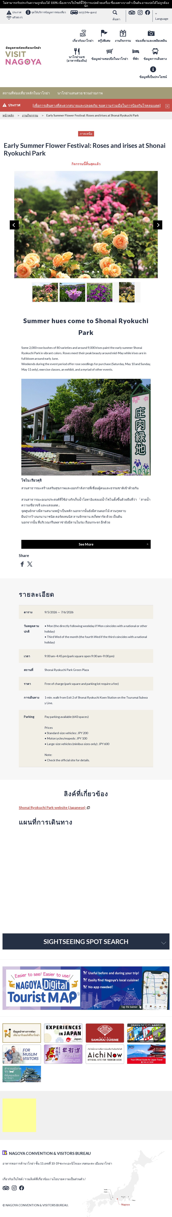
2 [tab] (88, 271)
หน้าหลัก (8, 115)
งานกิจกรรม (30, 115)
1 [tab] (83, 271)
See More (86, 544)
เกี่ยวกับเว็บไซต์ (13, 1179)
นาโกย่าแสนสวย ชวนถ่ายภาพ (80, 93)
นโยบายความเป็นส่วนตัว (68, 1179)
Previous (14, 224)
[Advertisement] (19, 1115)
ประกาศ (16, 12)
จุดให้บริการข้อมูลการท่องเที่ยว (48, 12)
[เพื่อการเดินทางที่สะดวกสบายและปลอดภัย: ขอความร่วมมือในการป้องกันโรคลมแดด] (97, 105)
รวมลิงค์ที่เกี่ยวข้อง (37, 1179)
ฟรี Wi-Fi (17, 17)
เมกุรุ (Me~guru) (88, 12)
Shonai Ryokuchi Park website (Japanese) (52, 807)
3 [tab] (93, 271)
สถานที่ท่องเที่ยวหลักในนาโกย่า (26, 93)
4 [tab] (98, 271)
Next (157, 224)
